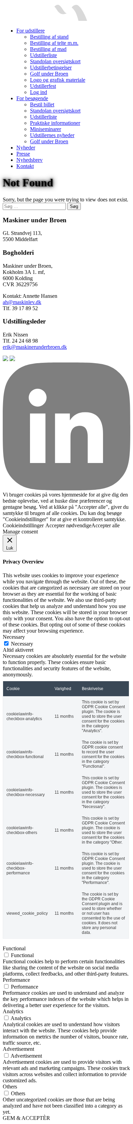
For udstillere (30, 31)
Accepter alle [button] (105, 525)
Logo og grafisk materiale (57, 80)
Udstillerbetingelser (51, 67)
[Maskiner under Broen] (45, 19)
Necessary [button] (14, 637)
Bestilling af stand (49, 37)
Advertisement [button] (18, 1049)
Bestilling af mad (48, 49)
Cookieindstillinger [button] (23, 525)
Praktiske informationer (55, 123)
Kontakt (25, 166)
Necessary (22, 644)
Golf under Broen (49, 74)
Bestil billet (42, 104)
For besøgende (32, 98)
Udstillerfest (43, 86)
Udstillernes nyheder (52, 135)
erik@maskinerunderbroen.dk (35, 347)
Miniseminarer (45, 129)
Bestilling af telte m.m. (54, 43)
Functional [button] (14, 948)
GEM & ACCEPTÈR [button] (26, 1118)
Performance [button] (16, 980)
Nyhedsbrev (29, 160)
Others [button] (10, 1086)
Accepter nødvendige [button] (68, 525)
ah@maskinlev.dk (22, 302)
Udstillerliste (43, 55)
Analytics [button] (13, 1011)
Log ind (38, 92)
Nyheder (25, 147)
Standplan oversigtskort (55, 61)
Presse (23, 154)
